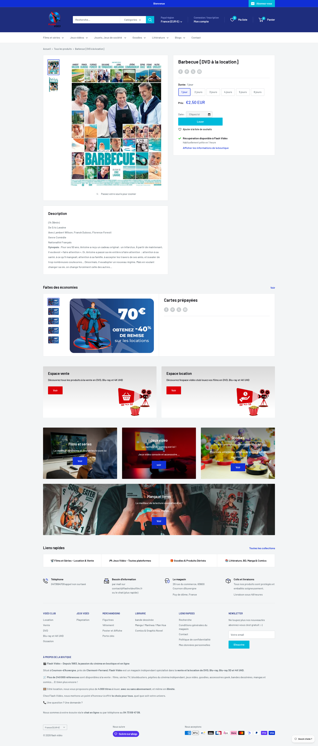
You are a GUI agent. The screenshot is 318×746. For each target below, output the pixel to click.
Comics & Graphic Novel (149, 630)
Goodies (137, 37)
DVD (45, 630)
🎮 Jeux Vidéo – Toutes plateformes (130, 560)
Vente (46, 625)
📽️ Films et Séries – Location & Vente (72, 560)
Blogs (178, 37)
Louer (200, 121)
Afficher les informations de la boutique (206, 147)
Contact (196, 37)
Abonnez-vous (264, 3)
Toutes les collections (262, 548)
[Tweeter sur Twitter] (193, 71)
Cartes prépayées (181, 300)
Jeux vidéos (77, 37)
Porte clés (108, 635)
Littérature (158, 37)
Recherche (185, 619)
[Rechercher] (150, 19)
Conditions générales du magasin (193, 626)
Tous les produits (63, 48)
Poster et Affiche (112, 630)
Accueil (47, 48)
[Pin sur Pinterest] (187, 71)
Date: (181, 114)
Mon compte (201, 21)
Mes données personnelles (194, 644)
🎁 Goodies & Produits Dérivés (188, 560)
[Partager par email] (199, 71)
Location (48, 619)
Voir (273, 287)
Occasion (48, 641)
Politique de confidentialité (195, 639)
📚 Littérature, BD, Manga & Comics (245, 560)
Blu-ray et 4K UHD (53, 635)
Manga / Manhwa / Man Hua (150, 625)
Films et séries (51, 37)
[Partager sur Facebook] (180, 71)
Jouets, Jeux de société (108, 37)
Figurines (108, 619)
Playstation (83, 619)
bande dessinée (144, 619)
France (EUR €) (52, 727)
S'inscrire (239, 644)
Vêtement (108, 625)
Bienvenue (159, 3)
